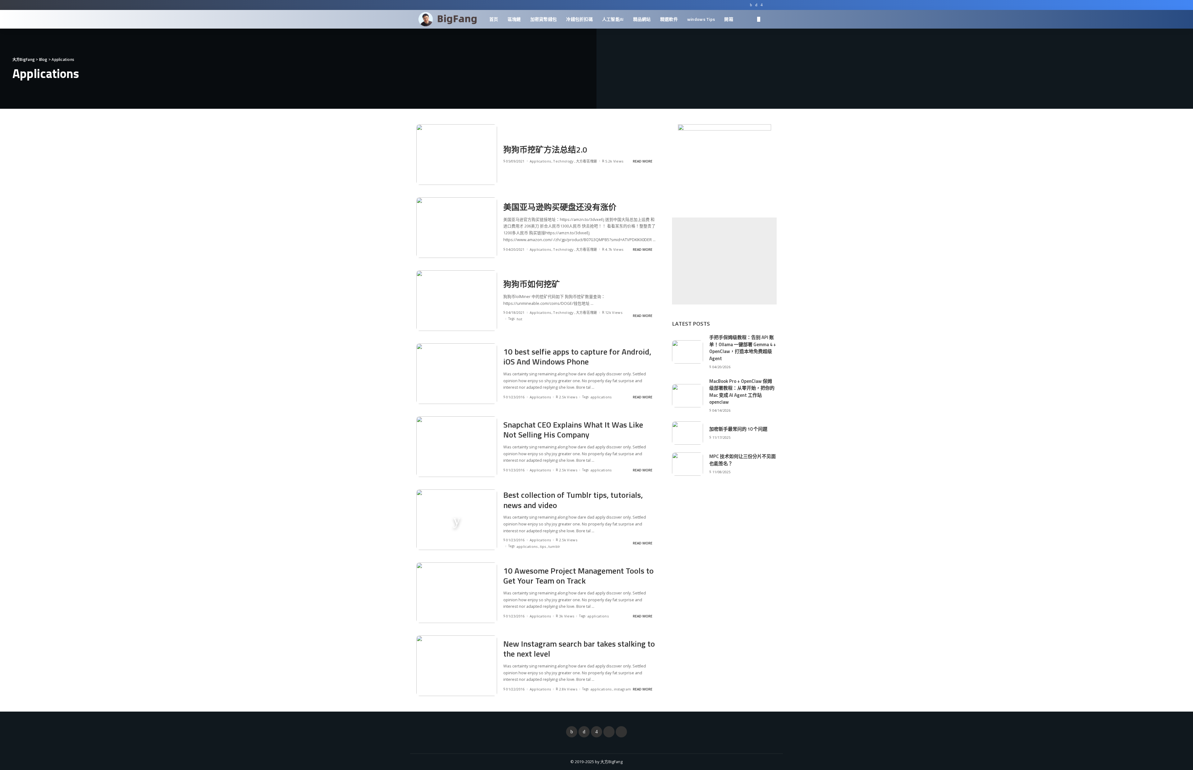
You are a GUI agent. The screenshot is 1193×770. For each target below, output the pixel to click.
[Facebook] (751, 5)
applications (601, 397)
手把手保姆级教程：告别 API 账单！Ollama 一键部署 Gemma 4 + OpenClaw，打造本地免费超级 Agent (742, 348)
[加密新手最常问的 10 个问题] (687, 433)
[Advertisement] (724, 261)
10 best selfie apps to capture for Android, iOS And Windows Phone (577, 357)
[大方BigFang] (448, 19)
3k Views (566, 616)
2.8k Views (568, 689)
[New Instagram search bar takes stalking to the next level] (456, 665)
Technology (563, 161)
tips (543, 546)
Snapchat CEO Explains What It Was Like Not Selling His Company (573, 430)
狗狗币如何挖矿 (531, 284)
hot (520, 319)
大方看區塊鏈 (586, 161)
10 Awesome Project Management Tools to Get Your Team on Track (578, 576)
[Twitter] (756, 5)
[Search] (773, 19)
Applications (540, 161)
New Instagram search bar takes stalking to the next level (579, 649)
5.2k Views (614, 161)
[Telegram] (773, 5)
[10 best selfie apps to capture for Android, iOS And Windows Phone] (456, 373)
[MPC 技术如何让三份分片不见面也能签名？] (687, 464)
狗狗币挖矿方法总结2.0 (545, 150)
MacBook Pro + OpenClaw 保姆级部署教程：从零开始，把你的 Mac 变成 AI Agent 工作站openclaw (742, 392)
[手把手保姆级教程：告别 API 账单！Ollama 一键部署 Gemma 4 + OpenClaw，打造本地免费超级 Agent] (687, 352)
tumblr (554, 546)
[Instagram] (761, 5)
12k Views (613, 312)
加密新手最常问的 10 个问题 (738, 429)
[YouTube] (767, 5)
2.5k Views (568, 397)
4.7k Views (614, 249)
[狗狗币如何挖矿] (456, 300)
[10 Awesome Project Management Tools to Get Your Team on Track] (456, 592)
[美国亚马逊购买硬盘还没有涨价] (456, 227)
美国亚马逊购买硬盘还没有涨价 (559, 207)
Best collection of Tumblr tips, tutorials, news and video (573, 500)
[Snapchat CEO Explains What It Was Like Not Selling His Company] (456, 446)
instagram (622, 689)
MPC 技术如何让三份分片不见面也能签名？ (742, 460)
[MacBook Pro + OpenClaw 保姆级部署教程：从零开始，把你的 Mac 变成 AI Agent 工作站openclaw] (687, 395)
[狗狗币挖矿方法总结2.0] (456, 154)
